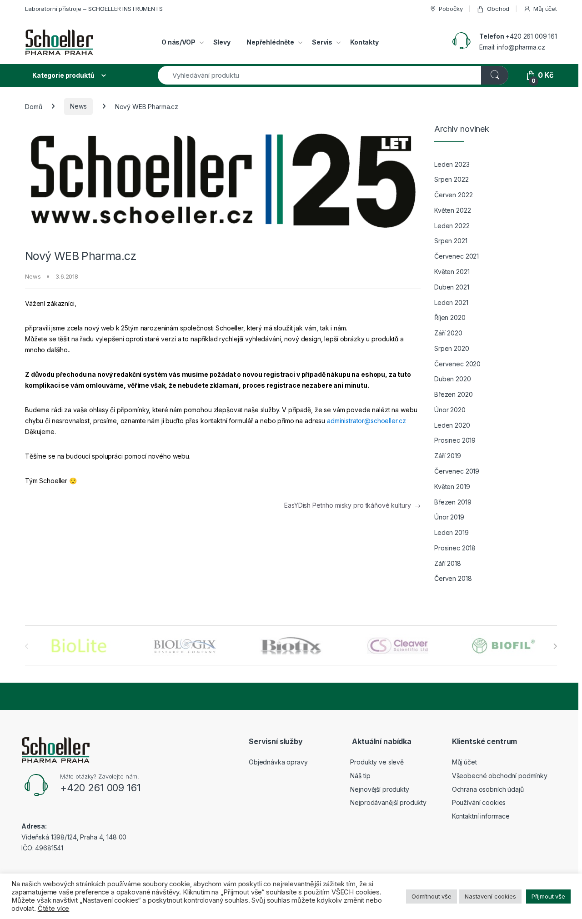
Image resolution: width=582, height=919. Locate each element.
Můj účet (545, 8)
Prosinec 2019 (455, 440)
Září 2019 (447, 456)
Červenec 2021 (456, 256)
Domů (33, 106)
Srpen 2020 (451, 348)
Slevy (222, 42)
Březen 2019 (452, 502)
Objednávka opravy (278, 762)
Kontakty (364, 42)
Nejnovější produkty (379, 789)
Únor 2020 (450, 410)
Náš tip (360, 775)
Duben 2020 (452, 379)
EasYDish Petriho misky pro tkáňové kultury (352, 505)
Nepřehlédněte (270, 42)
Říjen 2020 (450, 317)
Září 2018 (447, 563)
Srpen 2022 (451, 179)
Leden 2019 (451, 532)
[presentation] (555, 646)
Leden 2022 (452, 226)
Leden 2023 (452, 164)
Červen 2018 (453, 578)
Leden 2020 (452, 425)
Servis (322, 42)
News (78, 106)
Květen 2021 (451, 271)
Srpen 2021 (450, 241)
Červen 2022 (453, 195)
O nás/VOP (178, 42)
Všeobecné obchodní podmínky (499, 775)
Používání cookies (479, 802)
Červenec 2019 (456, 471)
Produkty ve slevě (377, 762)
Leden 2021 (451, 302)
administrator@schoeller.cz (366, 421)
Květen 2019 (452, 486)
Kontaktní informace (481, 816)
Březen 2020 (453, 394)
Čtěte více (54, 908)
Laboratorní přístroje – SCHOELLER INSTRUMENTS (94, 8)
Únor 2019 (449, 517)
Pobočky (450, 8)
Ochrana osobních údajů (488, 789)
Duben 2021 (451, 287)
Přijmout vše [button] (548, 896)
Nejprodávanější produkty (388, 802)
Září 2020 (448, 333)
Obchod (498, 8)
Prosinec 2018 (455, 548)
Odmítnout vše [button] (431, 896)
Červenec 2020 (457, 364)
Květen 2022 (452, 210)
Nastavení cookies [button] (490, 896)
